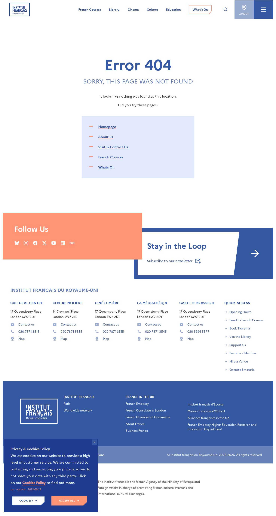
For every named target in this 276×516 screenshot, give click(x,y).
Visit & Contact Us (113, 147)
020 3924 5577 (198, 331)
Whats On (106, 167)
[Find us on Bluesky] (17, 243)
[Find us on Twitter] (44, 243)
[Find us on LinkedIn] (63, 243)
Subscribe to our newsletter (170, 260)
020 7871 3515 (28, 331)
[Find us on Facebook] (35, 243)
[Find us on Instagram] (26, 243)
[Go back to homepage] (19, 9)
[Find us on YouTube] (53, 243)
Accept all (67, 501)
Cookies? (26, 501)
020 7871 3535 (71, 331)
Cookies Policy (34, 482)
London (244, 14)
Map (21, 338)
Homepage (107, 126)
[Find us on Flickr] (72, 243)
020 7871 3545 (156, 331)
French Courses (110, 157)
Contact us (26, 324)
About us (105, 136)
